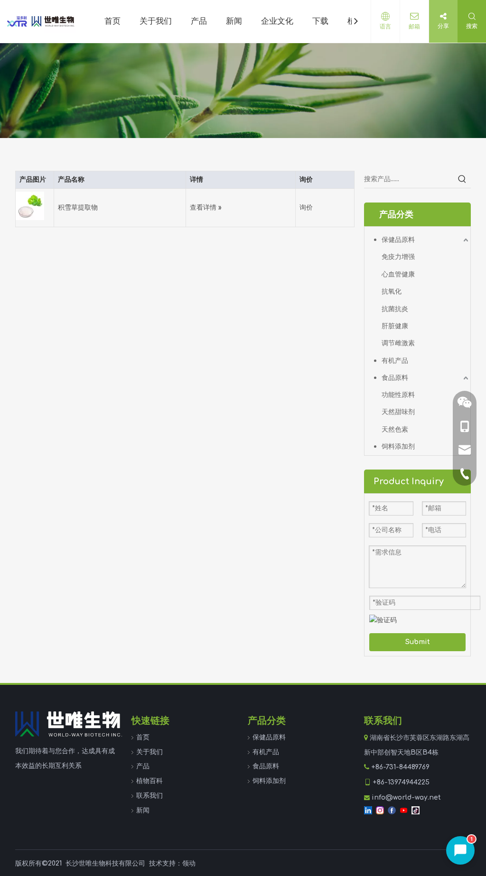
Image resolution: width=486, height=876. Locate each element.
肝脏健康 (395, 326)
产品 (143, 766)
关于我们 (149, 752)
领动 (189, 863)
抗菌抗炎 (395, 309)
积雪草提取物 (78, 207)
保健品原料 (398, 239)
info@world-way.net (406, 797)
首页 (143, 737)
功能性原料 (398, 394)
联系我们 (149, 795)
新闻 (143, 810)
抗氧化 (392, 291)
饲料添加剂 (398, 446)
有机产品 (395, 360)
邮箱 (414, 26)
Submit (417, 641)
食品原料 (395, 377)
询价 (306, 207)
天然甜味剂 (398, 411)
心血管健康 (398, 274)
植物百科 (149, 780)
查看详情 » (206, 207)
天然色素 (395, 429)
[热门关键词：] (462, 179)
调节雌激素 (398, 343)
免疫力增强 (398, 256)
